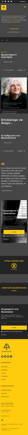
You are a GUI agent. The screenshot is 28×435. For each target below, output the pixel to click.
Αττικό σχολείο (5, 396)
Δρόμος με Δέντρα (12, 20)
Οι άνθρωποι (4, 376)
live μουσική (10, 19)
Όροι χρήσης (4, 428)
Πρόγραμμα (4, 366)
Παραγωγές (4, 393)
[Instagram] (2, 1)
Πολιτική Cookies (6, 430)
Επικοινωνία (22, 1)
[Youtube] (11, 1)
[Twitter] (8, 1)
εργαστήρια (16, 19)
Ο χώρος (3, 373)
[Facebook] (5, 1)
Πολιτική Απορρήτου (14, 428)
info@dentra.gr (5, 416)
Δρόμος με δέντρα (6, 390)
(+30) (6, 410)
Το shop (3, 379)
